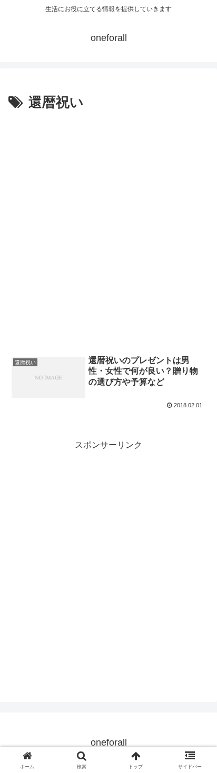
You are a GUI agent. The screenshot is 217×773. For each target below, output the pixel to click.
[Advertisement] (108, 228)
